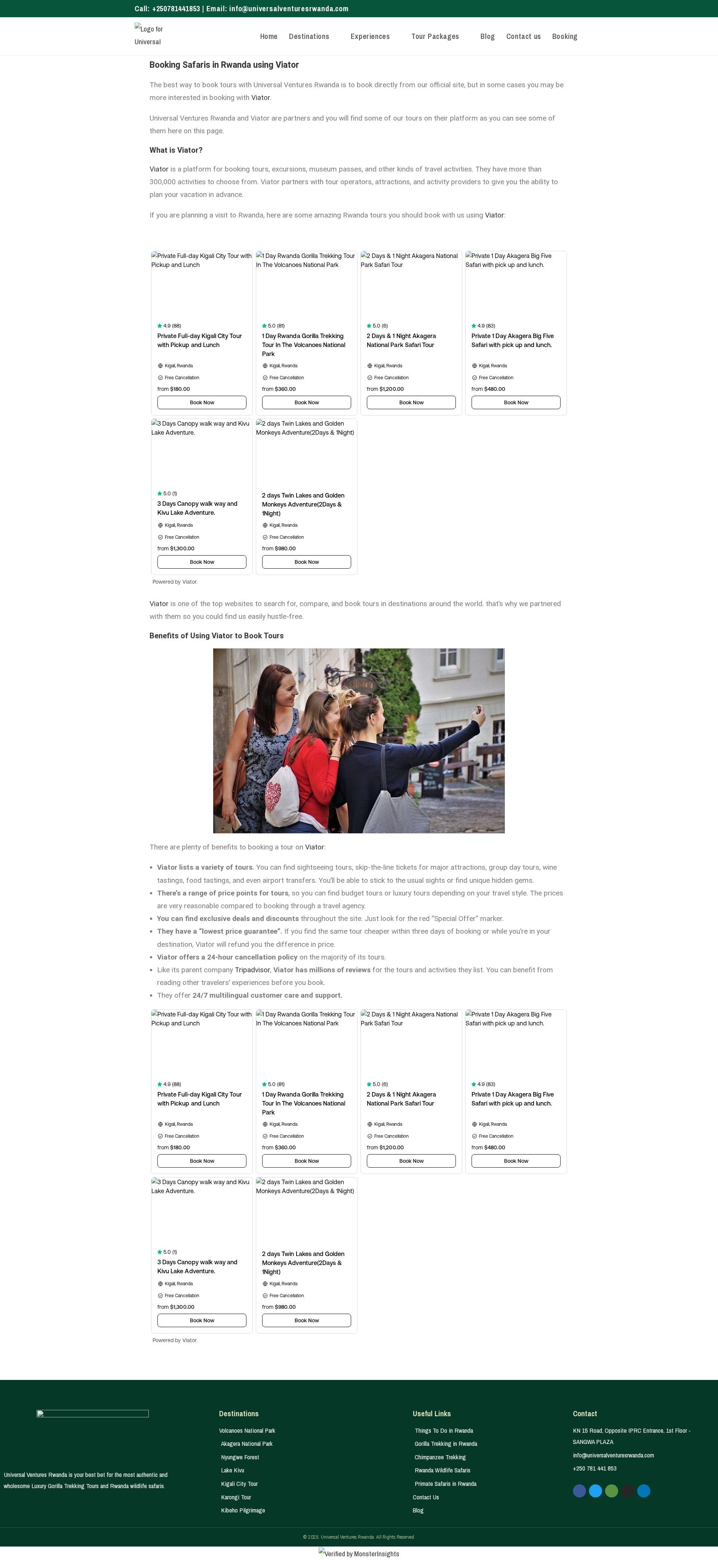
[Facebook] (579, 1490)
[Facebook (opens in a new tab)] (564, 8)
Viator (260, 97)
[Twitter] (595, 1490)
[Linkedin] (643, 1490)
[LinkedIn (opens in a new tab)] (580, 8)
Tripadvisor (252, 970)
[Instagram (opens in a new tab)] (572, 8)
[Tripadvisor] (611, 1490)
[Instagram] (627, 1490)
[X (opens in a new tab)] (555, 8)
